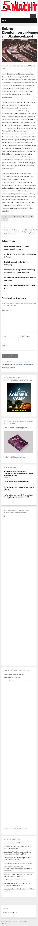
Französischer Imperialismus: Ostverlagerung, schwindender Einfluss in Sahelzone (18, 869)
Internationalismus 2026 (12, 843)
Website (5, 345)
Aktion (4, 216)
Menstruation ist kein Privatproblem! (16, 481)
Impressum (4, 923)
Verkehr (5, 219)
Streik (30, 216)
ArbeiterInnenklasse (15, 216)
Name (4, 336)
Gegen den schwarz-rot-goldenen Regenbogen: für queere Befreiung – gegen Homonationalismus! (18, 473)
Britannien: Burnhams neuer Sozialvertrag (18, 863)
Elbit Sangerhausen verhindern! (14, 880)
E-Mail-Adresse (25, 336)
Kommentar (6, 310)
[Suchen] (33, 16)
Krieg (24, 216)
